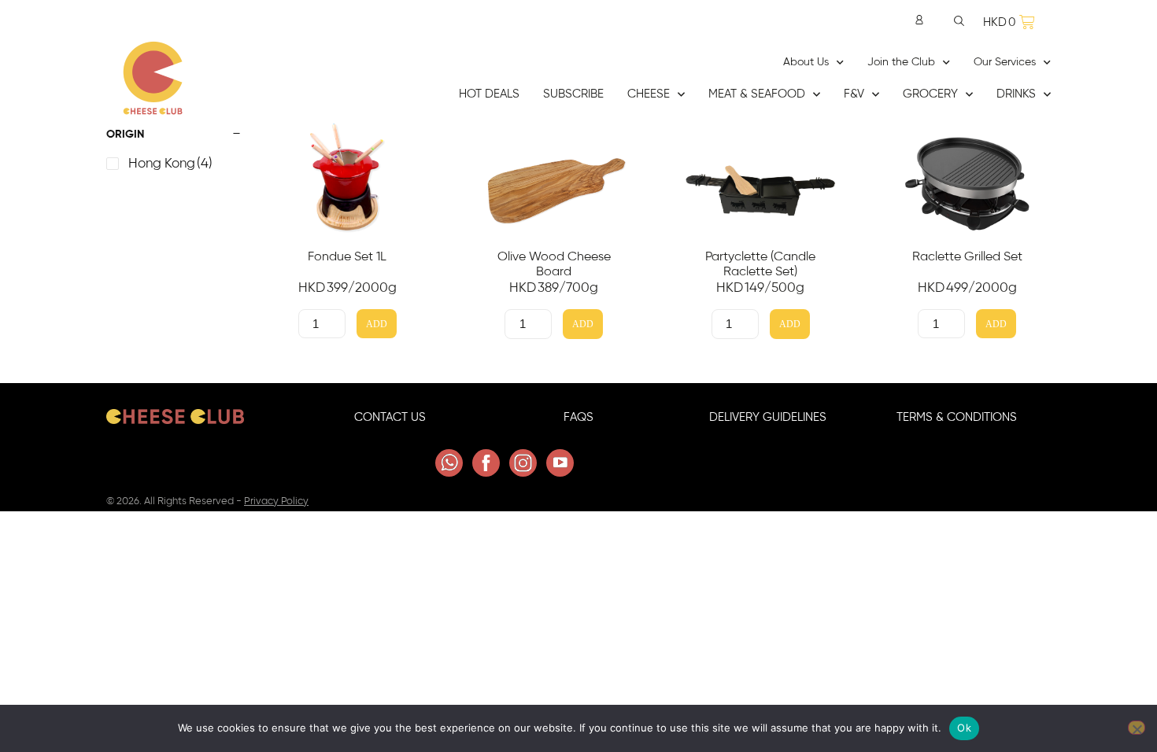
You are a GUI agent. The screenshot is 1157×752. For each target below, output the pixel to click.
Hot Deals (489, 94)
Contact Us (390, 417)
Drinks (1016, 94)
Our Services (1005, 62)
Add (376, 324)
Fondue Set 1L (347, 256)
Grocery (930, 94)
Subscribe (573, 94)
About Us (806, 62)
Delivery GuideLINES (767, 417)
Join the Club (901, 62)
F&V (854, 94)
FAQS (578, 417)
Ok (964, 727)
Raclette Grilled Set (967, 256)
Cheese (648, 94)
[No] (1136, 728)
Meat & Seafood (756, 94)
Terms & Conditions (956, 417)
